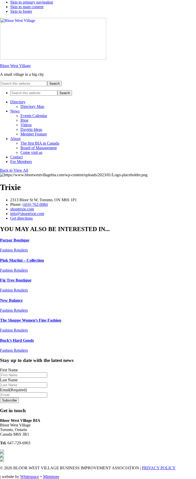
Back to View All (14, 170)
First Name (9, 370)
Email (13, 390)
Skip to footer (21, 11)
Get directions (21, 218)
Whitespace (29, 476)
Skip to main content (26, 7)
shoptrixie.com (22, 209)
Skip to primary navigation (31, 2)
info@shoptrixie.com (27, 213)
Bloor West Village (15, 66)
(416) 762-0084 (35, 204)
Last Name (9, 380)
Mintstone (51, 476)
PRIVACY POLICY (159, 468)
